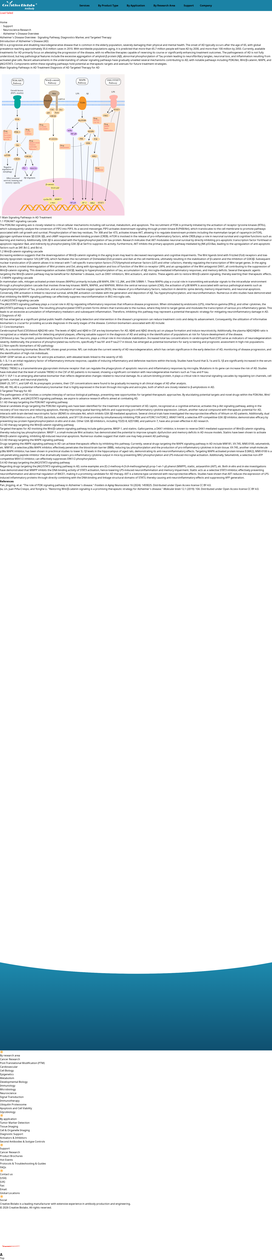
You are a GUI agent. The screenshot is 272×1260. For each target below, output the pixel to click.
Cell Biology (7, 1070)
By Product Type (108, 5)
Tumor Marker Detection (15, 1122)
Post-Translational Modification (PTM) (22, 1063)
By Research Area (164, 5)
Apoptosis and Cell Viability (16, 1108)
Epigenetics (7, 1074)
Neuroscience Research (17, 30)
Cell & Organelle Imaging (15, 1130)
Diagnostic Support (11, 1134)
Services (84, 5)
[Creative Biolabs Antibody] (18, 5)
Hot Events (6, 1159)
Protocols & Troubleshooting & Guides (23, 1163)
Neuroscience (8, 1093)
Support (189, 5)
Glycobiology (7, 1112)
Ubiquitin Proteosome (13, 1104)
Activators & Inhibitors (13, 1137)
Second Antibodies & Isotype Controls (22, 1141)
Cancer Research (10, 1059)
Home (3, 22)
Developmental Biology (14, 1082)
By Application (136, 5)
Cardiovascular (9, 1066)
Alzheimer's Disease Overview (21, 33)
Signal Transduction (12, 1097)
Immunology (7, 1085)
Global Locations (10, 1193)
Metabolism (7, 1078)
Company (206, 5)
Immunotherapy (10, 1100)
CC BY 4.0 (205, 485)
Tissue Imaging (9, 1126)
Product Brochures (11, 1156)
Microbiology (8, 1089)
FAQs (3, 1167)
